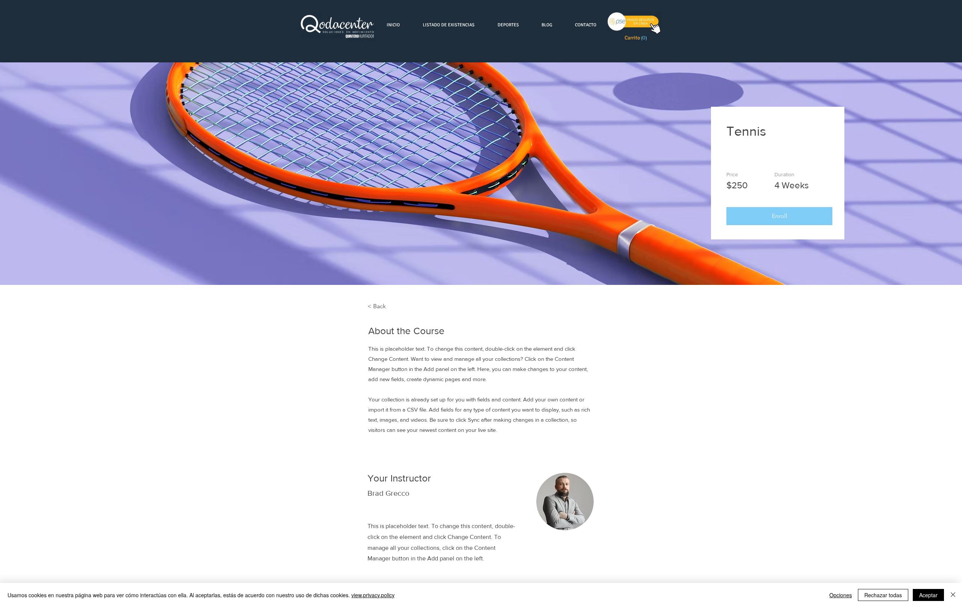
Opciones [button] (840, 595)
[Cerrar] (952, 595)
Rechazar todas (883, 595)
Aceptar (928, 595)
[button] (637, 38)
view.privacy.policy (373, 595)
